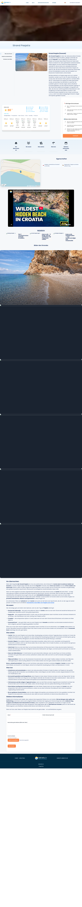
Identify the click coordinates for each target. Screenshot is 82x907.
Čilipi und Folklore (13, 659)
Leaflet (28, 185)
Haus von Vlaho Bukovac (15, 653)
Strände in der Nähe (7, 59)
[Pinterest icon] (41, 766)
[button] (20, 171)
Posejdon (10, 618)
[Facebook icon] (39, 766)
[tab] (7, 54)
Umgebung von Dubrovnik (68, 59)
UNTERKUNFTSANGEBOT (75, 2)
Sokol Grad (11, 647)
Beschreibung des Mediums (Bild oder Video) (17, 722)
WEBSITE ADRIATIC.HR (62, 758)
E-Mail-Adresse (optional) (48, 715)
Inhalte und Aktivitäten (7, 56)
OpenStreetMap (33, 185)
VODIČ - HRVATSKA (20, 758)
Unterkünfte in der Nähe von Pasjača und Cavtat (40, 602)
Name (9, 715)
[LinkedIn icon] (40, 766)
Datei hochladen (11, 736)
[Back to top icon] (76, 904)
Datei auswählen (13, 740)
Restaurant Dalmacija (14, 610)
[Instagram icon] (42, 766)
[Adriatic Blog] (6, 2)
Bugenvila (11, 614)
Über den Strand (8, 53)
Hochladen (12, 746)
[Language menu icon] (66, 2)
